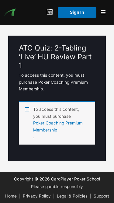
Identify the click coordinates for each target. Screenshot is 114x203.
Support (101, 196)
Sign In (77, 12)
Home (11, 196)
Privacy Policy (37, 196)
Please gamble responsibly (57, 186)
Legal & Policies (72, 196)
